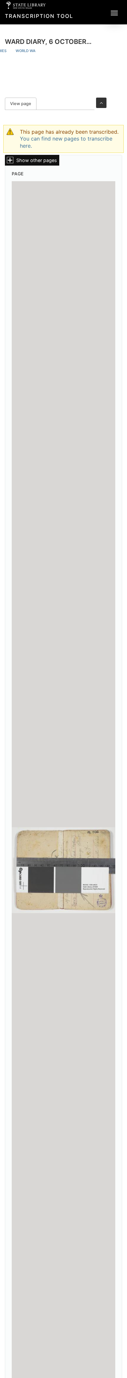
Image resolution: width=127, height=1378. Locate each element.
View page (23, 103)
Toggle (101, 103)
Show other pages (36, 160)
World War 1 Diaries (35, 50)
